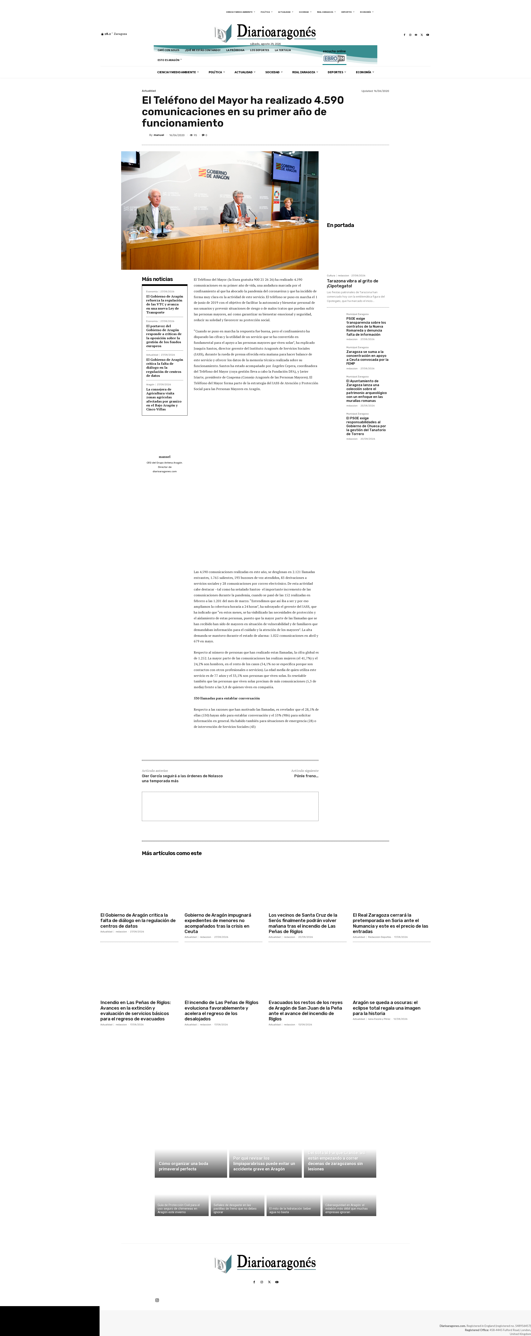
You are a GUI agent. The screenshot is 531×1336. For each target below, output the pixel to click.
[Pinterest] (365, 135)
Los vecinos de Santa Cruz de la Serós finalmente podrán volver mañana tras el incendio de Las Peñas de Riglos (303, 923)
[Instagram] (410, 35)
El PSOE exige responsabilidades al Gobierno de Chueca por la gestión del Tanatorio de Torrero (366, 426)
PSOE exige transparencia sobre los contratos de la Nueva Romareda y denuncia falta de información (366, 327)
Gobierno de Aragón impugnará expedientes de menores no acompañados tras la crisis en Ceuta (218, 923)
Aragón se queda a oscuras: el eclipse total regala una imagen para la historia (386, 1008)
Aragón (150, 384)
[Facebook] (404, 35)
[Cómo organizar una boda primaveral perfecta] (191, 1154)
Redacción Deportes (379, 937)
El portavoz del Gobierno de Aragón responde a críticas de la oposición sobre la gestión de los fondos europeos (163, 336)
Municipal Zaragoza (357, 314)
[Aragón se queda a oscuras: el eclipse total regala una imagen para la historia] (392, 971)
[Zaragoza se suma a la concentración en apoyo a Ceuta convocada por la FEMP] (335, 354)
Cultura (331, 276)
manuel (159, 135)
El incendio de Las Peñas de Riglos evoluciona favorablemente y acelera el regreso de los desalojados (221, 1011)
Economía (152, 291)
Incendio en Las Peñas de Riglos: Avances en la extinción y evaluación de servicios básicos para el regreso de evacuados (135, 1011)
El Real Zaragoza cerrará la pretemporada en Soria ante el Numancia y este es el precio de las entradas (390, 923)
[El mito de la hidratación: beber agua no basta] (293, 1198)
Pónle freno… (306, 776)
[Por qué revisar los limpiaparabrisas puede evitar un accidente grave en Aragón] (265, 1154)
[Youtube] (428, 35)
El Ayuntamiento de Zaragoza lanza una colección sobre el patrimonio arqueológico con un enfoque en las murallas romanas (366, 391)
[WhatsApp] (375, 135)
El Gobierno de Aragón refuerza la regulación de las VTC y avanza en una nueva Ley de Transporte (164, 304)
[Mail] (416, 35)
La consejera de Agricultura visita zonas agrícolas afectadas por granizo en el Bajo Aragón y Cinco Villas (163, 399)
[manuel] (145, 135)
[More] (384, 135)
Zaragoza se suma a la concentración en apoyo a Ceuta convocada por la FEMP (367, 358)
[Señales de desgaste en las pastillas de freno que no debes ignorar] (238, 1198)
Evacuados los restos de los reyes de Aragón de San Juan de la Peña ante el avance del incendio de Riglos (306, 1011)
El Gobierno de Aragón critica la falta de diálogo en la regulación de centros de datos (164, 367)
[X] (422, 35)
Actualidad (149, 90)
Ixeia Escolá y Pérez (379, 1019)
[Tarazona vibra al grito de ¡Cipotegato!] (358, 250)
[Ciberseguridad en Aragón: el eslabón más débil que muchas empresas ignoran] (349, 1198)
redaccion (343, 275)
